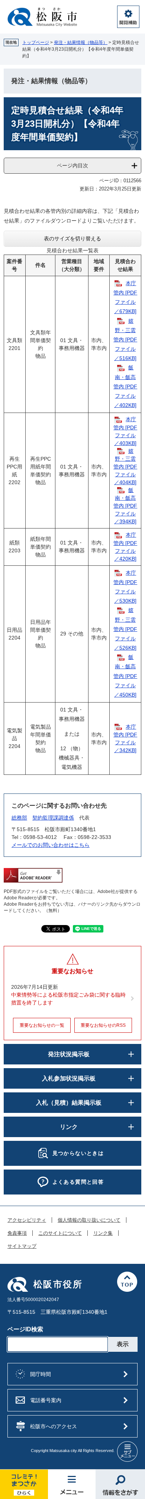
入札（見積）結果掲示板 (69, 1102)
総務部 (19, 818)
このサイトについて (60, 1233)
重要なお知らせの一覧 (42, 1025)
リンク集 (103, 1233)
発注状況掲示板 (69, 1054)
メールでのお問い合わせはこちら (51, 845)
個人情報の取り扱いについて (89, 1220)
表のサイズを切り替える (72, 239)
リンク (69, 1127)
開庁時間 (40, 1374)
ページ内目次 (72, 165)
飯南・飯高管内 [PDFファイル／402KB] (125, 386)
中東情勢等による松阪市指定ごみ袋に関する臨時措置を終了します (68, 999)
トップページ (35, 42)
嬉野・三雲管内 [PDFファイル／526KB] (125, 629)
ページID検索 (25, 1329)
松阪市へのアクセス (53, 1426)
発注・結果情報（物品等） (80, 42)
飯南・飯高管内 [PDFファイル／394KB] (125, 505)
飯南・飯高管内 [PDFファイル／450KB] (125, 676)
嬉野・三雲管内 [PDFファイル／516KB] (125, 340)
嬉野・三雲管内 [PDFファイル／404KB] (125, 466)
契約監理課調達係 (53, 818)
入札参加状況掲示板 (69, 1078)
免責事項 (17, 1233)
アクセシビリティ (26, 1220)
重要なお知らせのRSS (103, 1025)
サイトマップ (21, 1246)
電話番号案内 (45, 1400)
